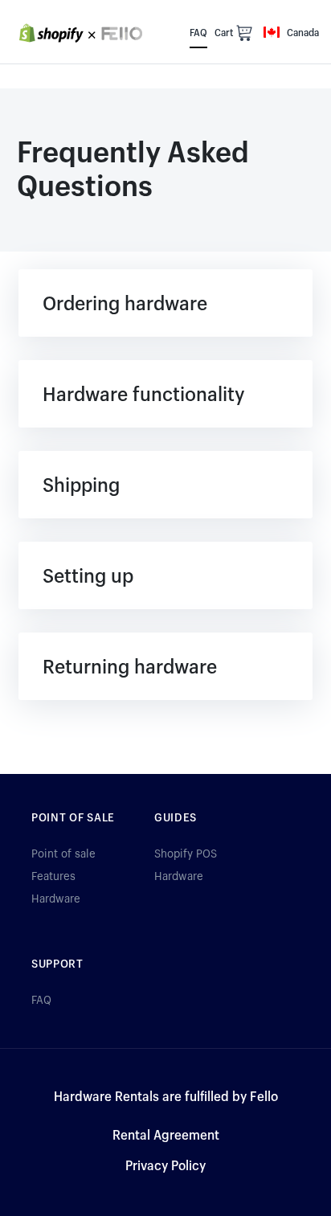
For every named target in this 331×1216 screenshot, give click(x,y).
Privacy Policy (165, 1165)
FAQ (41, 999)
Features (53, 875)
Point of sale (63, 853)
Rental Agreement (165, 1134)
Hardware (55, 898)
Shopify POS (185, 853)
